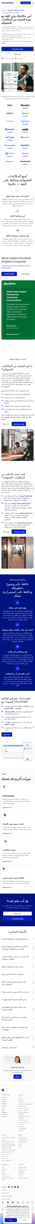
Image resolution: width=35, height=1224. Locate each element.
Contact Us (4, 1190)
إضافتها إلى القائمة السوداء (20, 498)
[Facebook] (9, 1187)
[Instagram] (12, 1187)
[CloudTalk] (7, 3)
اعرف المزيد (6, 734)
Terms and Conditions (7, 1196)
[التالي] (9, 344)
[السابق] (3, 344)
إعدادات (24, 1220)
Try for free (26, 274)
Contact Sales (9, 274)
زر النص (17, 1077)
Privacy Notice (5, 1193)
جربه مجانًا (17, 54)
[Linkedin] (15, 1187)
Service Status (6, 1199)
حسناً (11, 1220)
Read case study (12, 334)
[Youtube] (18, 1187)
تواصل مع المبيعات (25, 2)
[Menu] (33, 3)
